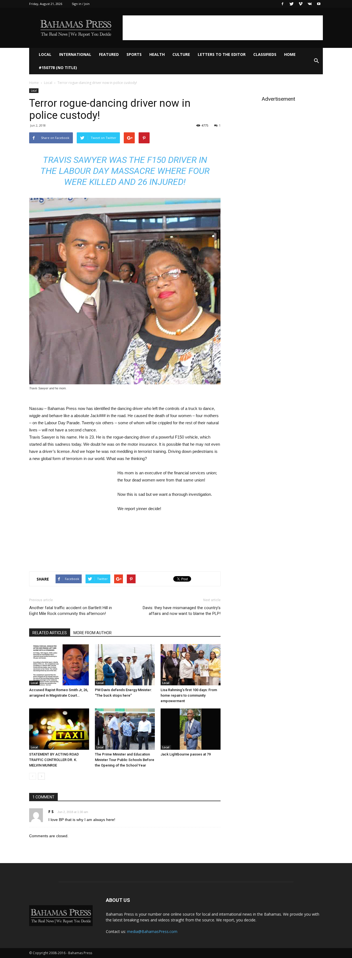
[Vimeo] (300, 4)
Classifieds (264, 54)
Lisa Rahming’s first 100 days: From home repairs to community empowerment (189, 695)
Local (45, 54)
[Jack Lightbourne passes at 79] (191, 729)
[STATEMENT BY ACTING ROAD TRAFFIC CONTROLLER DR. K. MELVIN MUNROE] (59, 729)
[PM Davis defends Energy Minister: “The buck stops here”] (125, 664)
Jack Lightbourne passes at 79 (186, 754)
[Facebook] (282, 4)
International (75, 54)
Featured (109, 54)
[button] (316, 61)
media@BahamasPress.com (152, 931)
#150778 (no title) (58, 67)
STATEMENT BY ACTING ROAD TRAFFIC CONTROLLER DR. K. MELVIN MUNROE (54, 759)
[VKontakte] (310, 4)
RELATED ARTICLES (49, 633)
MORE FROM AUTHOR (92, 633)
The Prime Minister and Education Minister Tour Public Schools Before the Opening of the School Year (124, 759)
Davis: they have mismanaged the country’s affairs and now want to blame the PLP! (182, 610)
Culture (181, 54)
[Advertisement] (223, 27)
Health (157, 54)
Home (290, 54)
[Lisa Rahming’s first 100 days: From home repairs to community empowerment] (191, 664)
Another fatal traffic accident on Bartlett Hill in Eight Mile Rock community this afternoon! (70, 610)
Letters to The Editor (222, 54)
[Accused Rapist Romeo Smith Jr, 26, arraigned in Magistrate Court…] (59, 664)
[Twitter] (291, 4)
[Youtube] (319, 4)
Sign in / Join (81, 4)
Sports (134, 54)
